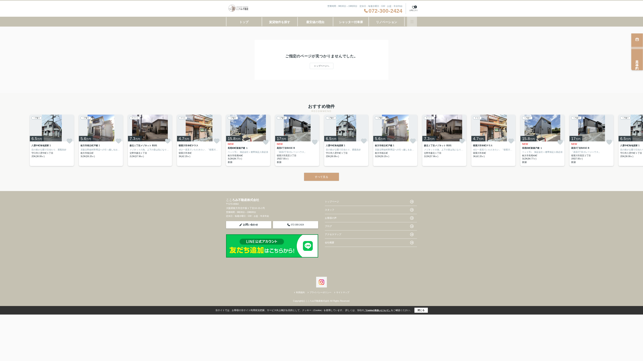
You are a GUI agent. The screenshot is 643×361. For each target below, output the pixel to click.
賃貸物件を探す (279, 22)
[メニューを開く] (412, 21)
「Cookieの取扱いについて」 (377, 310)
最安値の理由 (315, 22)
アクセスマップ (333, 234)
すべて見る (321, 176)
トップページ (332, 201)
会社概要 (329, 242)
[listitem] (248, 140)
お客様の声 (331, 218)
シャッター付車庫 (351, 22)
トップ (243, 22)
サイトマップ (342, 292)
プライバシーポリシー (320, 292)
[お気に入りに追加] (69, 141)
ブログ (328, 226)
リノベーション (386, 22)
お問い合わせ (250, 224)
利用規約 (300, 292)
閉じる (421, 310)
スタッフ (329, 209)
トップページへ (321, 66)
